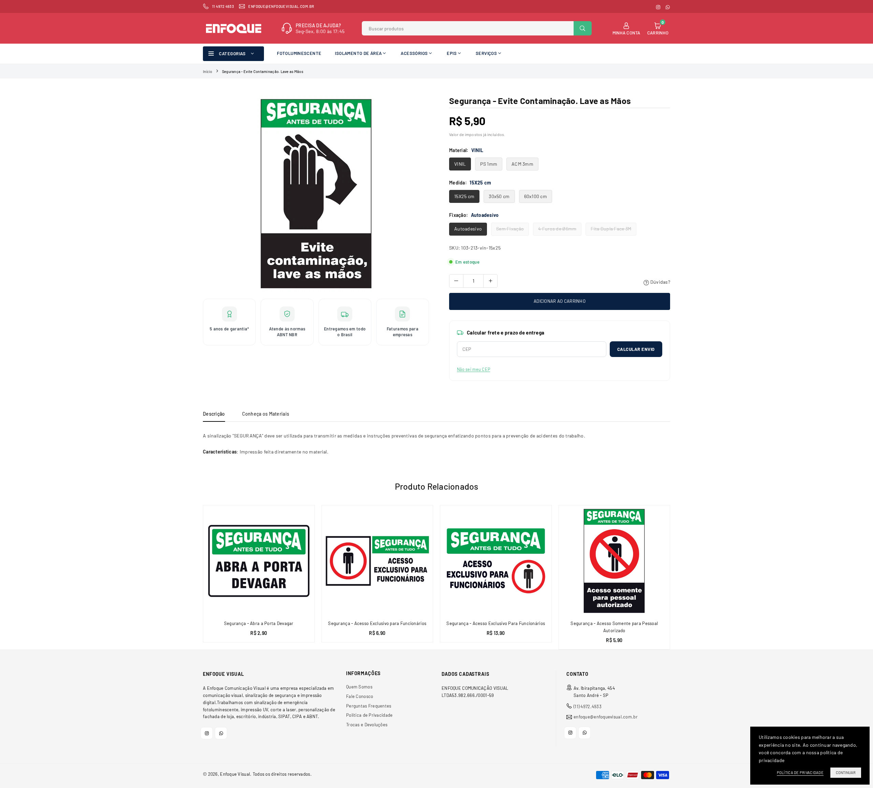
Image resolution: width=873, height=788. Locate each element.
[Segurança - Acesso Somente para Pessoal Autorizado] (614, 561)
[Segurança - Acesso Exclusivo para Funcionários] (377, 561)
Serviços (486, 53)
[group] (316, 193)
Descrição (214, 414)
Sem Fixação (510, 229)
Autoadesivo (468, 229)
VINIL (460, 164)
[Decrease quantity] (456, 280)
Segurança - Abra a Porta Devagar (259, 623)
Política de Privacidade (369, 715)
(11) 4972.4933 (588, 706)
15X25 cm (464, 196)
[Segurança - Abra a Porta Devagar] (259, 561)
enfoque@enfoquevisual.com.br (606, 716)
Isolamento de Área (358, 53)
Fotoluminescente (299, 53)
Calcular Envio (636, 349)
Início (207, 71)
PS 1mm (488, 164)
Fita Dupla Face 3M (611, 229)
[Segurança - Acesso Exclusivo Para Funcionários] (496, 561)
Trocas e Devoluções (366, 724)
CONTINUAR (846, 772)
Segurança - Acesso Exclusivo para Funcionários (377, 623)
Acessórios (414, 53)
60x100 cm (535, 196)
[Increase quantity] (490, 280)
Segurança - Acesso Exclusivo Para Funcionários (495, 623)
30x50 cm (499, 196)
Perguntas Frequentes (368, 706)
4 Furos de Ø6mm (557, 229)
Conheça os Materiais (266, 414)
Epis (452, 53)
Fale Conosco (359, 696)
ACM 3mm (522, 164)
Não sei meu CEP (473, 369)
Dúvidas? (659, 282)
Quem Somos (359, 686)
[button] (674, 579)
